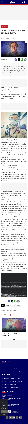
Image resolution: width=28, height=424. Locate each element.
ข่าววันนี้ (14, 310)
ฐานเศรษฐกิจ (18, 371)
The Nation (4, 365)
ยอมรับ (4, 411)
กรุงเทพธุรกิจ (5, 368)
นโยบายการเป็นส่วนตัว (16, 387)
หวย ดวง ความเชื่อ (12, 381)
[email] (25, 59)
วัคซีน (13, 308)
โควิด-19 (3, 308)
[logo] (11, 2)
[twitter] (19, 59)
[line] (22, 59)
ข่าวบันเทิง (4, 381)
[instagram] (20, 417)
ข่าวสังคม (7, 38)
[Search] (22, 2)
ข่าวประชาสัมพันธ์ (6, 387)
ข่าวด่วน (3, 310)
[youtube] (13, 417)
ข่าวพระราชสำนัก (5, 378)
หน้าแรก (2, 38)
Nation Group (12, 365)
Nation (10, 368)
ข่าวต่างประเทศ (5, 384)
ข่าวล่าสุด (9, 310)
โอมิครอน (19, 305)
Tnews (12, 371)
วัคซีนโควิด (18, 308)
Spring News (17, 368)
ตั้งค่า (4, 414)
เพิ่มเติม (5, 408)
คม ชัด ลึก (19, 365)
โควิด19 (8, 308)
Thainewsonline (6, 371)
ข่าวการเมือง (13, 378)
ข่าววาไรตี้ (20, 381)
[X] (10, 417)
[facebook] (16, 59)
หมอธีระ (13, 305)
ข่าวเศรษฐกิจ (13, 384)
